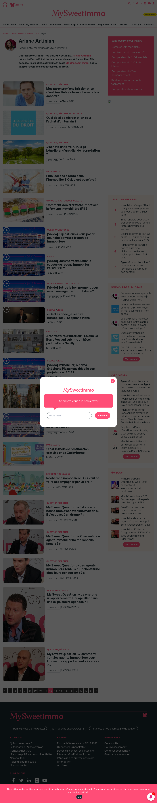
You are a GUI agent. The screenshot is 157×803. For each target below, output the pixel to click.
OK (79, 797)
